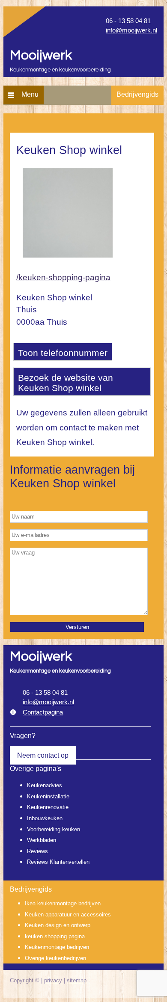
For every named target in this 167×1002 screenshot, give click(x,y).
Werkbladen (41, 840)
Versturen (77, 627)
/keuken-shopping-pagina (63, 277)
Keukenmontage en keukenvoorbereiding (60, 70)
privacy (53, 980)
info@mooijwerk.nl (131, 30)
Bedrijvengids (137, 94)
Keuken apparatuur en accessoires (68, 914)
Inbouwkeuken (45, 818)
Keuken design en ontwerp (57, 925)
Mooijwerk (41, 55)
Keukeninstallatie (48, 796)
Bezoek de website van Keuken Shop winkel (65, 383)
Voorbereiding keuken (53, 829)
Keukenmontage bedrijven (57, 947)
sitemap (76, 980)
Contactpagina (43, 712)
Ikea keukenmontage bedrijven (63, 903)
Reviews (37, 851)
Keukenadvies (44, 785)
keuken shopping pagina (55, 936)
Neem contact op (43, 755)
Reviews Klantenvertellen (58, 862)
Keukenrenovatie (48, 807)
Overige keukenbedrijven (55, 958)
